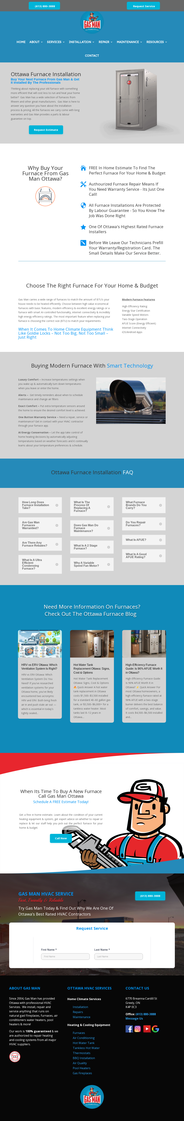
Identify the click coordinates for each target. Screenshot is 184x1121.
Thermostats (81, 1053)
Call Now (61, 838)
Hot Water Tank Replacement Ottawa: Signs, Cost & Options (91, 668)
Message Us (134, 1018)
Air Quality (80, 1063)
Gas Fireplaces (82, 1073)
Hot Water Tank (84, 1043)
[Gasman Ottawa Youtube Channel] (147, 1031)
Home (21, 42)
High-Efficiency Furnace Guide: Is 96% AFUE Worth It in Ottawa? (144, 668)
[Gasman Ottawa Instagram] (137, 1031)
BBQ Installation (84, 1058)
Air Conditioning (84, 1038)
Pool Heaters (81, 1068)
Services (54, 42)
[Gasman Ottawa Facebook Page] (129, 1031)
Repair (104, 42)
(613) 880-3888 (45, 6)
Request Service (144, 6)
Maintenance (128, 42)
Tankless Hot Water (86, 1048)
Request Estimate (46, 130)
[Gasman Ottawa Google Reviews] (155, 1031)
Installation (80, 42)
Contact (92, 55)
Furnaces (79, 1033)
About (34, 42)
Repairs (78, 1012)
